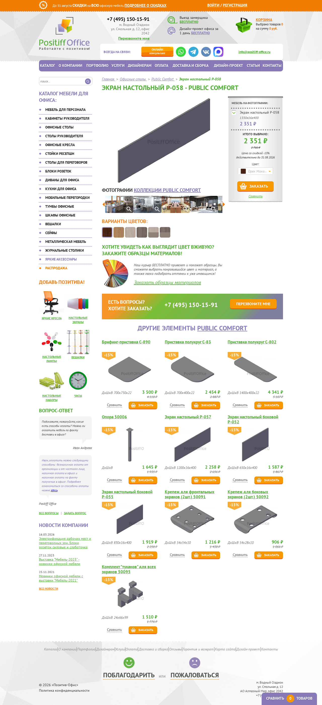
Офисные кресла (60, 145)
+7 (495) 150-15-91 (128, 19)
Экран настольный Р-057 (188, 417)
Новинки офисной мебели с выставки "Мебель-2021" (61, 578)
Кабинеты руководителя (67, 118)
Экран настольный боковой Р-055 (127, 494)
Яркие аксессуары (61, 259)
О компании (70, 65)
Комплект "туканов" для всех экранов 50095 (129, 569)
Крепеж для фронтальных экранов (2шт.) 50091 (189, 494)
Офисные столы (59, 127)
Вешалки (53, 224)
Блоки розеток (58, 171)
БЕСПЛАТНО (189, 22)
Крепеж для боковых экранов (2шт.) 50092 (248, 494)
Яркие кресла (52, 318)
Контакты (272, 65)
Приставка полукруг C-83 (188, 342)
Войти (213, 5)
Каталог (47, 65)
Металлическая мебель (65, 241)
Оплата (161, 65)
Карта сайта (225, 649)
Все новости (48, 588)
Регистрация (235, 5)
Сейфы (51, 233)
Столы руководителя (64, 136)
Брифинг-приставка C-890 (126, 342)
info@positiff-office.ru (254, 52)
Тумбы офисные (59, 206)
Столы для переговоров (66, 162)
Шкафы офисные (60, 215)
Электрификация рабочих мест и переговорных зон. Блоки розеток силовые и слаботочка (65, 542)
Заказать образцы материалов (167, 282)
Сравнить (256, 196)
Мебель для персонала (65, 109)
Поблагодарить (129, 675)
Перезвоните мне (133, 38)
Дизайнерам (139, 65)
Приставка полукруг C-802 (252, 342)
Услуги (118, 65)
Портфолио (97, 65)
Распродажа (56, 268)
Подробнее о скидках (146, 5)
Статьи (253, 65)
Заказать (259, 186)
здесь (54, 490)
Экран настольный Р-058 (259, 112)
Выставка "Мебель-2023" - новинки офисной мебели (59, 561)
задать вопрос (75, 513)
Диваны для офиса (62, 180)
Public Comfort (222, 328)
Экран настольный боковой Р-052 (253, 419)
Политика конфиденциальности (64, 690)
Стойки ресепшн (59, 153)
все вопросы (49, 513)
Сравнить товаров (289, 698)
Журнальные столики (64, 250)
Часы (78, 396)
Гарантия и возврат (198, 649)
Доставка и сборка (191, 65)
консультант (157, 51)
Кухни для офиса (60, 189)
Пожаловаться (195, 675)
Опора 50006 (114, 417)
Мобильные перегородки (67, 197)
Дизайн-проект (228, 65)
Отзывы (175, 649)
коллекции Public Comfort (167, 190)
